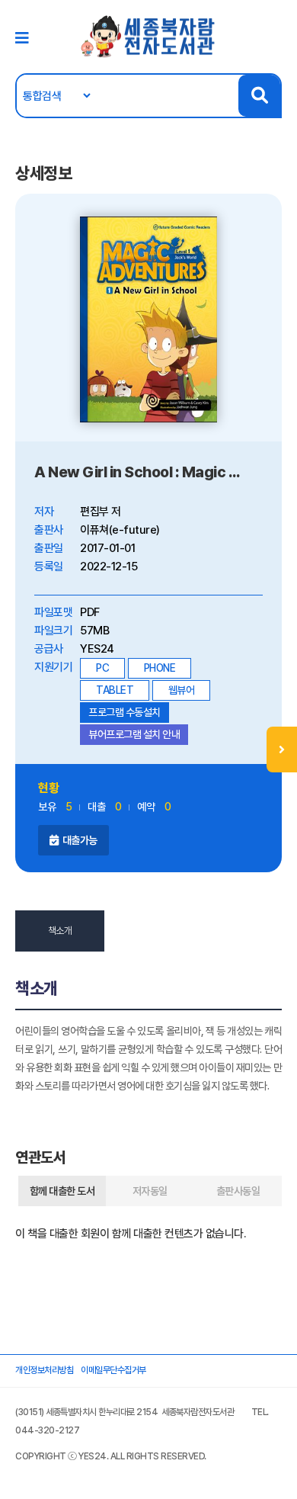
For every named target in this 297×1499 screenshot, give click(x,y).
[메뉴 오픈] (282, 749)
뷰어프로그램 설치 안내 (134, 734)
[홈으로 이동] (148, 36)
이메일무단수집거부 (113, 1370)
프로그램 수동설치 (124, 712)
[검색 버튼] (259, 96)
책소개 (60, 930)
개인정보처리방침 (44, 1370)
